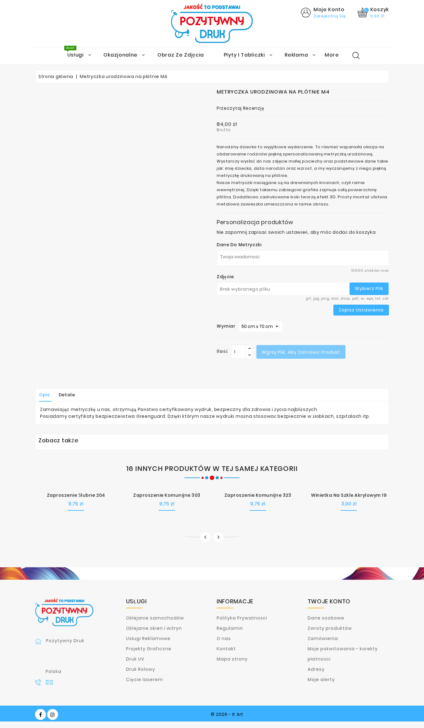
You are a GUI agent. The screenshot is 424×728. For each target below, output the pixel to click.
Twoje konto (329, 601)
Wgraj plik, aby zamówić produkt (301, 352)
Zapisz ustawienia (361, 310)
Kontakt (226, 649)
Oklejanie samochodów (155, 618)
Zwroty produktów (330, 628)
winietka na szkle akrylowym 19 (348, 495)
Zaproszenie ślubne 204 (76, 495)
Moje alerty (321, 679)
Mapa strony (232, 659)
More (332, 55)
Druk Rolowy (140, 669)
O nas (224, 638)
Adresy (316, 669)
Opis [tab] (44, 395)
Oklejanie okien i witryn (154, 628)
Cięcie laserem (144, 679)
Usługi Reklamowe (148, 638)
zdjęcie (225, 277)
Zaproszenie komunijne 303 (167, 495)
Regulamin (230, 628)
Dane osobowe (326, 618)
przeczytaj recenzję (240, 108)
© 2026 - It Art (227, 714)
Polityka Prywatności (242, 618)
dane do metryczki (239, 245)
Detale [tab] (67, 395)
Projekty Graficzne (148, 649)
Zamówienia (323, 638)
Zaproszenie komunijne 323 (257, 495)
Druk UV (135, 659)
